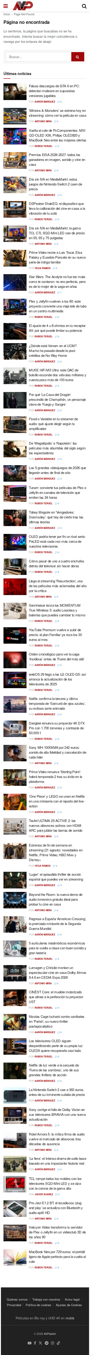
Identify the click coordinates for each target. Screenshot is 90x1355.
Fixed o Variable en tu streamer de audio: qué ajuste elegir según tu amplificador (53, 423)
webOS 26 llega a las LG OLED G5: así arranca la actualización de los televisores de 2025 (57, 679)
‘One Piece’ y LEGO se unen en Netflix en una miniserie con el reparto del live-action (57, 801)
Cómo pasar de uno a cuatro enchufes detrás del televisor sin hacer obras (56, 563)
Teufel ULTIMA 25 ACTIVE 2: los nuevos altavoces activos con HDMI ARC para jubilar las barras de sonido (55, 825)
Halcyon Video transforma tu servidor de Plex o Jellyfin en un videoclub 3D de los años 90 (57, 1232)
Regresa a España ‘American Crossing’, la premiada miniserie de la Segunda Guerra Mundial (57, 923)
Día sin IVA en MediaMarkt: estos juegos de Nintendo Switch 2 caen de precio (55, 184)
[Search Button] (77, 56)
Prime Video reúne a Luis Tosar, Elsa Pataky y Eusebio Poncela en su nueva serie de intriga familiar (57, 257)
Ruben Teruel (44, 146)
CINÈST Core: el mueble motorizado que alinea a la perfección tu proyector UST (56, 996)
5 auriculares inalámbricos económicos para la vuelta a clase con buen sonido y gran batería (57, 948)
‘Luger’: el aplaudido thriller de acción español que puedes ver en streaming (56, 876)
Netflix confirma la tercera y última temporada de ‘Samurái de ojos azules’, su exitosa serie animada (57, 703)
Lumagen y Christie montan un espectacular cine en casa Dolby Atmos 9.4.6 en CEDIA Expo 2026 (57, 972)
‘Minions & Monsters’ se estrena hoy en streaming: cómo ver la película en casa (57, 113)
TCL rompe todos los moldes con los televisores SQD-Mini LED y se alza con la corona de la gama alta (55, 1183)
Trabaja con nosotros (46, 1299)
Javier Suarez (44, 1194)
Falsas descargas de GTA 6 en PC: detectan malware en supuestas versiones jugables (54, 90)
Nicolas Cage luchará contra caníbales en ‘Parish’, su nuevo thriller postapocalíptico (56, 1021)
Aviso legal (72, 1299)
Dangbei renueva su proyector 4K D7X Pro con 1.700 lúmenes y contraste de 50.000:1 (57, 728)
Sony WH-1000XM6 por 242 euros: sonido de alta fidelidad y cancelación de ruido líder (57, 752)
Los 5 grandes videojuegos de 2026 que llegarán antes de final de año (57, 470)
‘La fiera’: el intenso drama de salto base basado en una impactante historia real (57, 1161)
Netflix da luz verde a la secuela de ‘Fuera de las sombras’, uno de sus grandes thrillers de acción (54, 1070)
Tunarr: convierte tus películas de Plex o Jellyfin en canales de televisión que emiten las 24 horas (57, 492)
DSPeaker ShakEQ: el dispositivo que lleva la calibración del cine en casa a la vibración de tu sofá (57, 208)
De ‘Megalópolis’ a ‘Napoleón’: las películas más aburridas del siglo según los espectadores (57, 448)
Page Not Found (24, 14)
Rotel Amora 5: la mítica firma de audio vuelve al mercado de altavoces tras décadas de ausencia (56, 1139)
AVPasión (50, 1334)
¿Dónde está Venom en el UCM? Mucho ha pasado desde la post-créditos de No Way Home (53, 350)
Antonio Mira (43, 121)
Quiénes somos (17, 1299)
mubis (70, 1318)
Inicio (6, 14)
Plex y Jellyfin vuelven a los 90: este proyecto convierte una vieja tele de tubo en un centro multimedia (58, 306)
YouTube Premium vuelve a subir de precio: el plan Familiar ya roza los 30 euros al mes (55, 634)
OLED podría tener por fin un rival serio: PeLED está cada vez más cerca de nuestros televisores (57, 541)
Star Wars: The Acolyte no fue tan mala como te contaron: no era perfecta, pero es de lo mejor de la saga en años (57, 281)
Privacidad (14, 1305)
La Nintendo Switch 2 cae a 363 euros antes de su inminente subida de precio (57, 1092)
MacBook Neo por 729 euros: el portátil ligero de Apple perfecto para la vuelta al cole (57, 1256)
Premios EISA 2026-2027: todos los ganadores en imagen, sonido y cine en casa (57, 159)
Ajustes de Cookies (69, 1305)
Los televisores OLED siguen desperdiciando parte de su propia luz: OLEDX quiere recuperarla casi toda (56, 1045)
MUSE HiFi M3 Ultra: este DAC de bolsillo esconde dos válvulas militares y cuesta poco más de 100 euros (57, 374)
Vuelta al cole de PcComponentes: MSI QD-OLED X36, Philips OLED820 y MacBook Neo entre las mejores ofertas (57, 135)
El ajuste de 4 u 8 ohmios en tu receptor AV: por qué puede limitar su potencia (57, 328)
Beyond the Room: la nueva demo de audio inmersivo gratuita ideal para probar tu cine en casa (55, 899)
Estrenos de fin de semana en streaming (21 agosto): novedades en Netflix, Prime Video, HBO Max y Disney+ (56, 852)
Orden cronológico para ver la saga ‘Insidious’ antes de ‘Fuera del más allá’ (56, 656)
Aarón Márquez (45, 101)
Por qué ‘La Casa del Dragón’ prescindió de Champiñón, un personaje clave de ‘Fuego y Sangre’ (57, 399)
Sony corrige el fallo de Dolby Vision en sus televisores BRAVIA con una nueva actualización (57, 1114)
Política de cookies (38, 1305)
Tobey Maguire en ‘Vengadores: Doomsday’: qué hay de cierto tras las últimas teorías (56, 517)
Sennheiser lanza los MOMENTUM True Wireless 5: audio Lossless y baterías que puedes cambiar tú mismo (57, 610)
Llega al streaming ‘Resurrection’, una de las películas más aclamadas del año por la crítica (58, 585)
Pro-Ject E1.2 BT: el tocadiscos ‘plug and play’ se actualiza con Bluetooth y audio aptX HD (56, 1207)
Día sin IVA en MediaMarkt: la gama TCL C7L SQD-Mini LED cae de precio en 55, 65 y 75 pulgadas (57, 233)
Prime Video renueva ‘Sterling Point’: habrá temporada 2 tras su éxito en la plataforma (55, 776)
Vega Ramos (43, 268)
